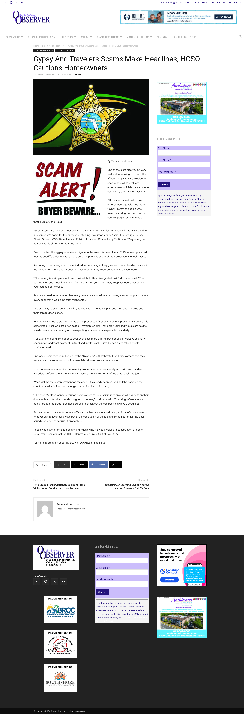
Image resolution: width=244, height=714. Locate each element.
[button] (240, 37)
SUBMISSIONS (13, 37)
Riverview (67, 37)
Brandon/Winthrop (108, 37)
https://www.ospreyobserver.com (70, 509)
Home (36, 45)
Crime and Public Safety (65, 50)
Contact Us (234, 2)
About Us (199, 2)
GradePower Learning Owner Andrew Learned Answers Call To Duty (127, 486)
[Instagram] (11, 2)
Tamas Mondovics (45, 74)
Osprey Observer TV (185, 37)
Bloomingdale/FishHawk (41, 37)
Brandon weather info (182, 248)
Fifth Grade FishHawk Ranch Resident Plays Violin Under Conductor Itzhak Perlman (59, 486)
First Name (165, 148)
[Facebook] (5, 2)
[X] (16, 2)
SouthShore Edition (137, 37)
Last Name (165, 160)
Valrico (85, 37)
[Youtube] (22, 2)
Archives (162, 37)
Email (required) (167, 171)
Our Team (216, 2)
